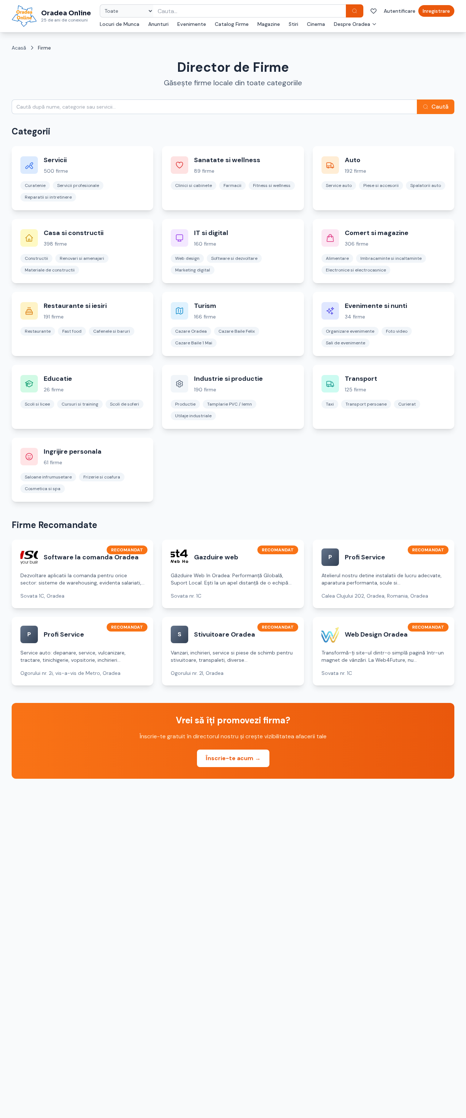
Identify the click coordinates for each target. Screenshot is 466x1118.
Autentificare (399, 11)
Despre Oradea (352, 24)
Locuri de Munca (119, 24)
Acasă (19, 47)
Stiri (293, 24)
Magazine (268, 24)
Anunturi (158, 24)
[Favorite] (373, 11)
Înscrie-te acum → (233, 758)
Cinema (316, 24)
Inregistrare (436, 11)
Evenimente (191, 24)
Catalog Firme (232, 24)
